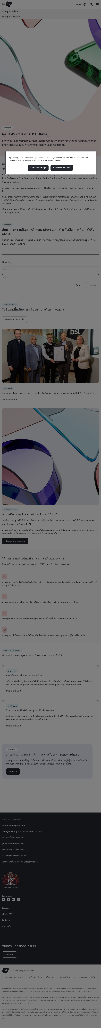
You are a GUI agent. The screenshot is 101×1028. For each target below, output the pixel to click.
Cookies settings (38, 168)
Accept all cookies (61, 168)
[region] (50, 163)
